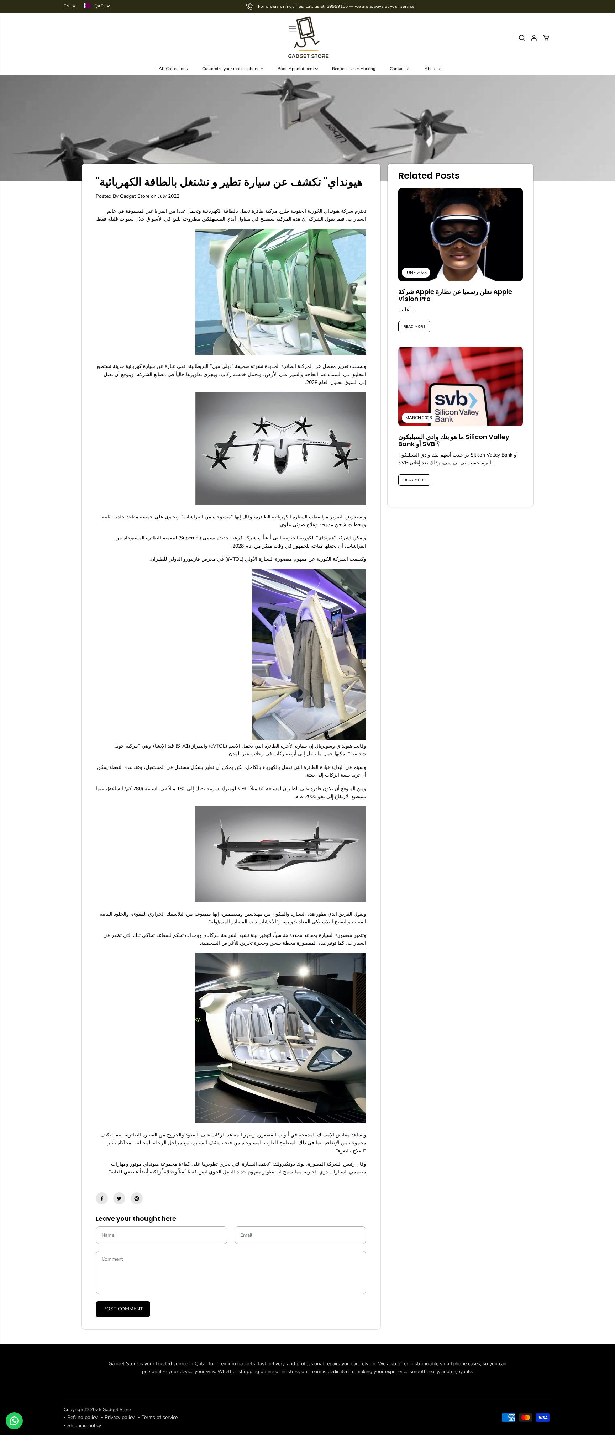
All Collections (173, 69)
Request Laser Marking (353, 69)
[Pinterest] (137, 1198)
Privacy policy (120, 1417)
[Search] (521, 37)
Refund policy (82, 1417)
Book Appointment (296, 69)
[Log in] (534, 37)
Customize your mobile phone (231, 69)
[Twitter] (119, 1198)
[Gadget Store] (307, 38)
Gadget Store (116, 1410)
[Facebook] (102, 1198)
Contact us (400, 69)
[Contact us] (14, 1420)
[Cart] (546, 37)
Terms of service (160, 1417)
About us (433, 69)
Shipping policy (84, 1425)
